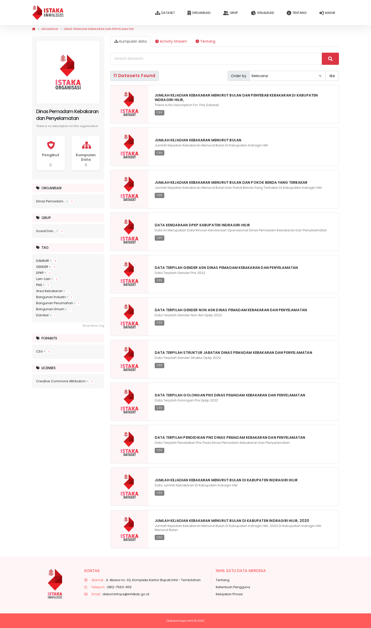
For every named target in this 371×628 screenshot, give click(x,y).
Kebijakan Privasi (229, 594)
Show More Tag (93, 326)
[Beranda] (33, 29)
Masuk (330, 13)
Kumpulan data (132, 41)
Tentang (299, 13)
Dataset (168, 13)
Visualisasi (265, 13)
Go (332, 75)
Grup (234, 13)
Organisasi (201, 13)
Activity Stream (173, 41)
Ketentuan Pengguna (233, 587)
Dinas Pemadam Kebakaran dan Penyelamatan (99, 29)
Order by (238, 75)
